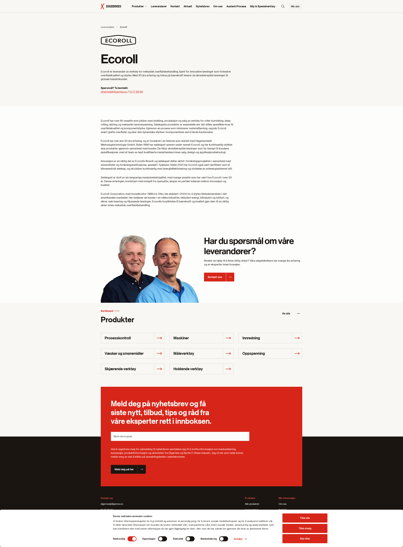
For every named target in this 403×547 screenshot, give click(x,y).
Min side (295, 6)
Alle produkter (252, 504)
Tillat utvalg (305, 528)
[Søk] (283, 6)
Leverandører (159, 6)
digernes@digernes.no (114, 91)
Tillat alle (305, 518)
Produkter (138, 6)
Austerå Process (236, 6)
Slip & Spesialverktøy (262, 6)
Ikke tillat (305, 538)
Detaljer (238, 539)
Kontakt (175, 6)
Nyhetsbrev (203, 6)
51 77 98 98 (136, 91)
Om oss (218, 6)
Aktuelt (188, 6)
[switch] (162, 538)
